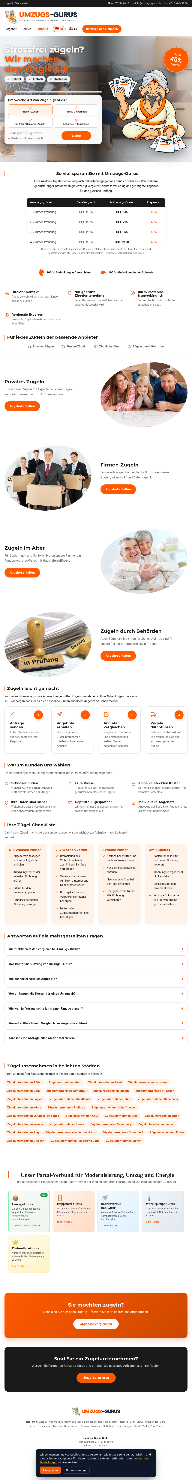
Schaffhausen (71, 1426)
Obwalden (57, 1426)
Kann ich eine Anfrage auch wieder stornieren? (41, 1038)
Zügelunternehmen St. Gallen (154, 1091)
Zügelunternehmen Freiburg (66, 1107)
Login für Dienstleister (16, 3)
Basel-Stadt (104, 1421)
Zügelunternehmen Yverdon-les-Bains (70, 1132)
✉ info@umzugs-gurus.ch (147, 3)
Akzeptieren (50, 1470)
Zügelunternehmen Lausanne (147, 1082)
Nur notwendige (76, 1470)
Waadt (137, 1426)
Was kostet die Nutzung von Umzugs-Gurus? (40, 964)
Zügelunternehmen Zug (23, 1132)
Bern (114, 1421)
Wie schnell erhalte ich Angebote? (32, 979)
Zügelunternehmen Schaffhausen (114, 1107)
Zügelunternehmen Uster (122, 1115)
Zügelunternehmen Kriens (167, 1132)
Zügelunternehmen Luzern (111, 1091)
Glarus (139, 1421)
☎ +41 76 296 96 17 (118, 3)
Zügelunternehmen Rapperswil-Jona (75, 1140)
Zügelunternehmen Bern (23, 1091)
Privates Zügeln (43, 346)
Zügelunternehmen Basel (105, 1082)
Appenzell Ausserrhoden (62, 1421)
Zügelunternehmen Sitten (162, 1115)
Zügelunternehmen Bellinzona (158, 1099)
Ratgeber (10, 29)
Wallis (145, 1426)
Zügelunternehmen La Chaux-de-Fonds (33, 1115)
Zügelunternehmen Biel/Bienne (70, 1099)
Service (27, 29)
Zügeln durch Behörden (149, 346)
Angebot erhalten (22, 406)
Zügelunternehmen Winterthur (66, 1091)
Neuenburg (44, 1426)
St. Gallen (108, 1426)
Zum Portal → (64, 1221)
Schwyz (85, 1426)
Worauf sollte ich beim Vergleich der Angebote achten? (47, 1023)
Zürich (159, 1426)
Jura (162, 1421)
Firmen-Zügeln (76, 346)
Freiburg (123, 1421)
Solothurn (96, 1426)
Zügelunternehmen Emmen (156, 1124)
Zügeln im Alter (109, 346)
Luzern (32, 1426)
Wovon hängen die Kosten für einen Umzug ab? (42, 993)
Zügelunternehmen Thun (114, 1099)
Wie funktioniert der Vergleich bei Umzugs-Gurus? (44, 949)
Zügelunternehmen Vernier (25, 1124)
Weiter (76, 136)
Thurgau (127, 1426)
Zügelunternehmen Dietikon (25, 1140)
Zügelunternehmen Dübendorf (122, 1132)
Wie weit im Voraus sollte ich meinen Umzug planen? (45, 1008)
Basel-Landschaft (87, 1421)
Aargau (43, 1421)
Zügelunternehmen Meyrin (123, 1140)
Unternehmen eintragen (102, 29)
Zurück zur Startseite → (26, 1225)
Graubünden (151, 1421)
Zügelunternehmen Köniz (24, 1107)
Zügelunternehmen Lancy (67, 1124)
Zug (152, 1426)
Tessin (118, 1426)
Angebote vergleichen (96, 1324)
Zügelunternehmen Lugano (25, 1099)
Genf (132, 1421)
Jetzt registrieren (96, 1377)
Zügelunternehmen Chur (82, 1115)
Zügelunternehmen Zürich (24, 1082)
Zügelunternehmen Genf (65, 1082)
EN (73, 29)
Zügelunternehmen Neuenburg (111, 1124)
